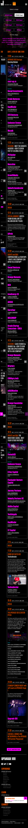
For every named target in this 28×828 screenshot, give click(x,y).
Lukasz (12, 296)
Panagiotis (15, 125)
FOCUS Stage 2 (19, 20)
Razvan (11, 236)
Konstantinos (16, 304)
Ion (10, 673)
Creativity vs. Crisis (7, 786)
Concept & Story (6, 810)
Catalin (12, 312)
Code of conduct (17, 822)
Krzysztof (13, 117)
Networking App (6, 808)
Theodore (14, 177)
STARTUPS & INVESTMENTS (20, 42)
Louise (12, 650)
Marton (14, 485)
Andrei (11, 665)
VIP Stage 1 (8, 30)
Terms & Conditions (5, 821)
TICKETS (5, 782)
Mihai (13, 509)
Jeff (11, 721)
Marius (11, 653)
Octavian (13, 84)
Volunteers (5, 776)
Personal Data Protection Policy (7, 822)
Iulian (13, 532)
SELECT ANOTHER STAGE (14, 749)
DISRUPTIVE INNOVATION (7, 38)
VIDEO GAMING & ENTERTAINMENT (14, 44)
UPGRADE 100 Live (5, 795)
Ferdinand (14, 166)
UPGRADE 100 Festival (6, 771)
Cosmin (13, 524)
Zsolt (12, 320)
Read (4, 796)
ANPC (23, 822)
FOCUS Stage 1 (9, 20)
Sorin (11, 669)
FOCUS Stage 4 (19, 25)
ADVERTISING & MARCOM (18, 38)
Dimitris (16, 501)
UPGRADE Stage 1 (9, 15)
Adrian (12, 181)
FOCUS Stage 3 (8, 25)
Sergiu (12, 457)
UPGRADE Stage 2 (19, 15)
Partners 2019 (6, 779)
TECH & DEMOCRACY (10, 42)
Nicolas (12, 667)
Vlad (11, 133)
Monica (14, 279)
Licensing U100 (6, 813)
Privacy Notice (12, 821)
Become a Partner (7, 812)
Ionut (12, 287)
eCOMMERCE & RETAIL (12, 40)
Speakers (5, 773)
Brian (13, 493)
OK (25, 798)
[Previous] (1, 414)
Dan (12, 109)
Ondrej (12, 101)
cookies (11, 800)
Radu (13, 93)
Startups (5, 774)
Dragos (13, 474)
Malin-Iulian (15, 517)
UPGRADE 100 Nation (6, 807)
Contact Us (5, 815)
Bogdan (13, 270)
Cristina (11, 190)
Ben (11, 157)
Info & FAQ (5, 781)
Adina (12, 405)
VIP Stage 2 (19, 30)
